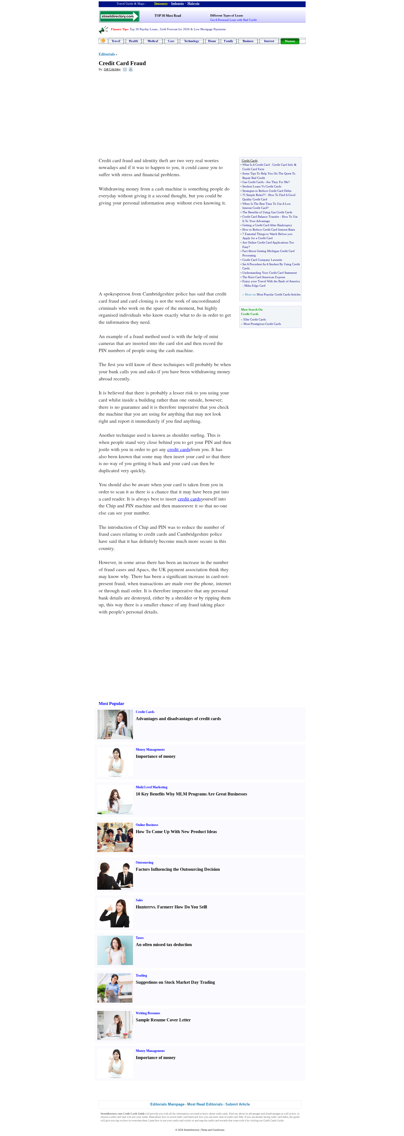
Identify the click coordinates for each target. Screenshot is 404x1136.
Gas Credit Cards (253, 182)
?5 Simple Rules (252, 195)
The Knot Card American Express (263, 277)
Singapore (161, 3)
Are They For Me (277, 182)
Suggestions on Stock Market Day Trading (175, 982)
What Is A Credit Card (256, 164)
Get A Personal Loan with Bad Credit (233, 19)
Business (248, 41)
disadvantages (273, 1113)
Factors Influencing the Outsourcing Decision (178, 869)
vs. (153, 907)
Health (133, 41)
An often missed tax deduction (164, 944)
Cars (171, 41)
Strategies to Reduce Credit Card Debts (266, 190)
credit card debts (279, 1117)
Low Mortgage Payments (210, 29)
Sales (139, 900)
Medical (153, 41)
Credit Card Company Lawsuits (262, 259)
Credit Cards (145, 712)
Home (212, 41)
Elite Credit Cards (254, 319)
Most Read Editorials (205, 1104)
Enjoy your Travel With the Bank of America (271, 281)
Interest (269, 41)
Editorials (107, 54)
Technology (191, 41)
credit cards (178, 449)
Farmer (164, 907)
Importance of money (156, 756)
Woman (290, 41)
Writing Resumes (148, 1013)
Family (228, 41)
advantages (255, 1113)
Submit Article (237, 1104)
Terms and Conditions (213, 1130)
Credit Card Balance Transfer (260, 216)
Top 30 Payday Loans (143, 29)
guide (297, 1117)
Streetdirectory (192, 1130)
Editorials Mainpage (167, 1104)
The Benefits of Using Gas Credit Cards (267, 212)
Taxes (140, 938)
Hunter (142, 907)
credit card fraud (185, 1117)
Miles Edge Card (254, 285)
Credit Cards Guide (273, 1120)
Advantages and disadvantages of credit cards (178, 718)
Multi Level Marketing (151, 787)
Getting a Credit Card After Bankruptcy (267, 225)
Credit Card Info (282, 164)
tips (117, 1120)
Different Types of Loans (226, 15)
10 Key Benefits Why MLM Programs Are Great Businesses (191, 794)
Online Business (147, 825)
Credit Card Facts (253, 169)
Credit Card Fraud (122, 63)
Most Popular (111, 703)
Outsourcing (144, 862)
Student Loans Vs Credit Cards (261, 186)
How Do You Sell (190, 907)
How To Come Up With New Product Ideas (176, 831)
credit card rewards (218, 1120)
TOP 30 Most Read (167, 16)
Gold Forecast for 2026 (175, 29)
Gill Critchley (112, 69)
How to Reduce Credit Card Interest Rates (268, 229)
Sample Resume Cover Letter (163, 1020)
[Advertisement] (143, 115)
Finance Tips (119, 29)
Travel (116, 41)
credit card (115, 1117)
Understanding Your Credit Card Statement (269, 272)
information (182, 1113)
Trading (141, 975)
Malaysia (193, 3)
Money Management (150, 749)
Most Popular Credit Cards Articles (278, 294)
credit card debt (235, 1117)
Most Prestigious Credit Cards (262, 323)
